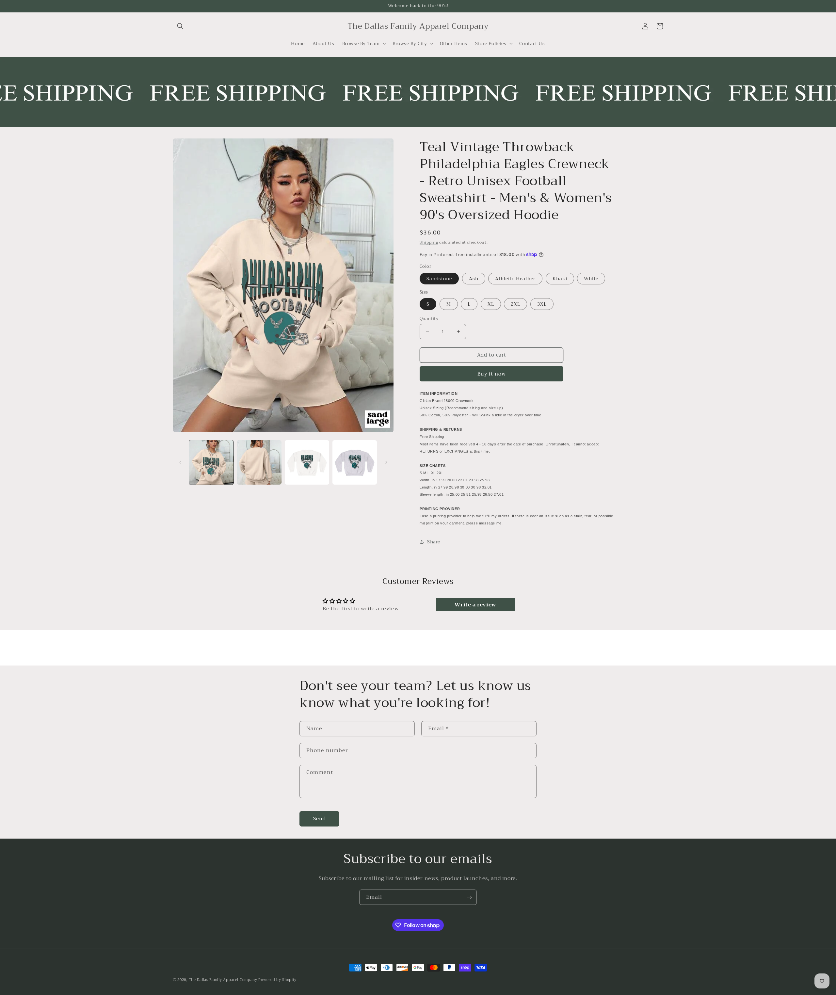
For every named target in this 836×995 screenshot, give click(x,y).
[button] (180, 26)
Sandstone (439, 278)
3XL (542, 304)
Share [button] (433, 542)
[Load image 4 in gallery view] (354, 462)
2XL (515, 304)
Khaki (560, 278)
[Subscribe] (469, 897)
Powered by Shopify (277, 980)
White (591, 278)
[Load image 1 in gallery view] (211, 462)
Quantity (429, 318)
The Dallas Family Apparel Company (223, 980)
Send (319, 819)
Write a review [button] (475, 604)
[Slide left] (180, 462)
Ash (473, 278)
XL (491, 304)
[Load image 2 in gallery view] (259, 462)
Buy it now (491, 374)
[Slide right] (386, 462)
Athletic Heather (515, 278)
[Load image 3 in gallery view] (307, 462)
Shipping (429, 242)
